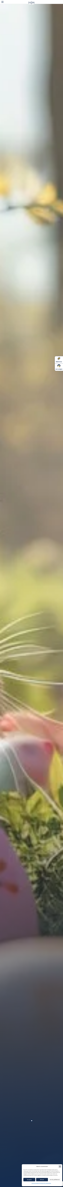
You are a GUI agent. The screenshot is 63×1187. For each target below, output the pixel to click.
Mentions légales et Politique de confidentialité (41, 1183)
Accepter (29, 1179)
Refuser (42, 1179)
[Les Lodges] (58, 365)
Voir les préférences (55, 1179)
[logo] (31, 3)
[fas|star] (31, 1120)
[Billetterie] (58, 358)
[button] (60, 1166)
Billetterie (59, 362)
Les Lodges (58, 369)
